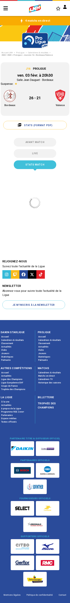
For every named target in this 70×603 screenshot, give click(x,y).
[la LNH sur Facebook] (23, 274)
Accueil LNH (7, 53)
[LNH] (35, 8)
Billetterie (46, 397)
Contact (62, 595)
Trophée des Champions (47, 405)
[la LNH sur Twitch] (15, 274)
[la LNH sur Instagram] (6, 274)
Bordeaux (9, 105)
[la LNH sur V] (32, 274)
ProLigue (20, 53)
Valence (60, 105)
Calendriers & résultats (38, 53)
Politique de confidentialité (40, 595)
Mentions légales (12, 595)
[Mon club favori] (58, 8)
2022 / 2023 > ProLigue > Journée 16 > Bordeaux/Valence (27, 55)
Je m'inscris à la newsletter (34, 305)
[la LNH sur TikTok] (40, 274)
